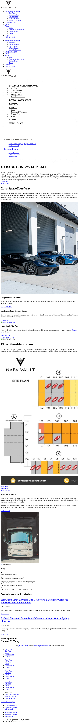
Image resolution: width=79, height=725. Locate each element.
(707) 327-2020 (10, 37)
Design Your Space (11, 22)
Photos (7, 24)
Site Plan (12, 13)
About (7, 26)
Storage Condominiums (12, 11)
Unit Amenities (14, 15)
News (11, 33)
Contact (7, 35)
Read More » (5, 614)
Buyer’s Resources (15, 20)
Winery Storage (14, 18)
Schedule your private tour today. (47, 180)
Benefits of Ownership (16, 30)
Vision (11, 28)
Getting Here (13, 31)
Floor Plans (8, 649)
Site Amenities (13, 17)
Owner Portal (9, 655)
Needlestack (16, 721)
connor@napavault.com (42, 646)
